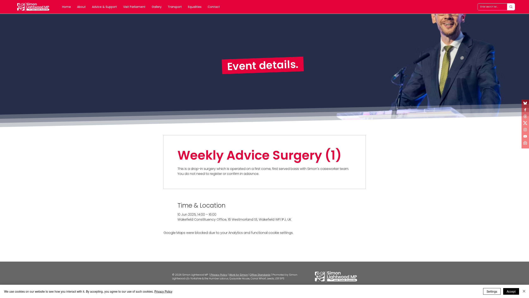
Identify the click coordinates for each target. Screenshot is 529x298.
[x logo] (525, 116)
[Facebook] (525, 110)
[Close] (524, 291)
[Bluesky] (525, 103)
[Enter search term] (511, 7)
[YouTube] (525, 136)
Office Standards (260, 274)
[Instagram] (525, 129)
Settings (492, 291)
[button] (525, 143)
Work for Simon (238, 274)
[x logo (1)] (525, 123)
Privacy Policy (218, 274)
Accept (511, 291)
